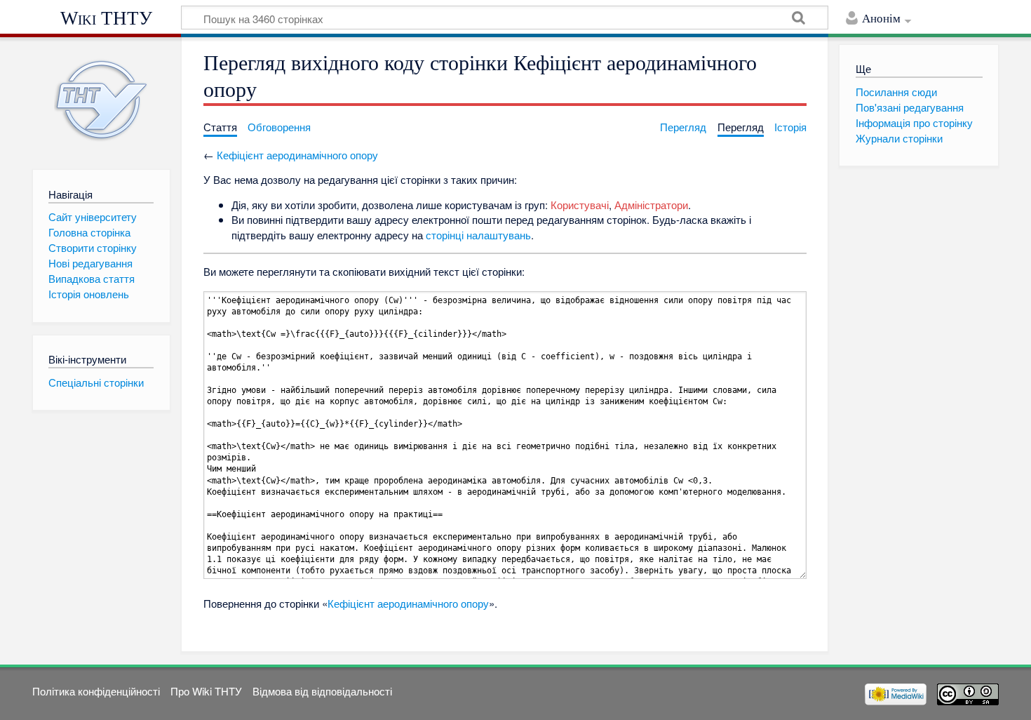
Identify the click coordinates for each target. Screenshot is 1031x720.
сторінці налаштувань (478, 234)
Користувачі (580, 204)
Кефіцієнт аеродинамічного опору (297, 154)
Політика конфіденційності (96, 691)
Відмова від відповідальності (322, 691)
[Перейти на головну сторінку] (101, 100)
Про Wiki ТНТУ (206, 691)
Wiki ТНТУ (106, 18)
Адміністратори (651, 204)
